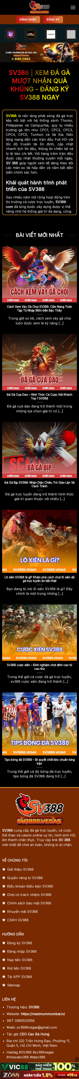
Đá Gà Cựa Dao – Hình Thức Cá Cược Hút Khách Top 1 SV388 (39, 396)
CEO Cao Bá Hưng (34, 1034)
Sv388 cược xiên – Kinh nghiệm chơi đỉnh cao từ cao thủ (39, 666)
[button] (73, 7)
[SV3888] (40, 7)
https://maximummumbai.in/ (43, 1014)
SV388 (7, 830)
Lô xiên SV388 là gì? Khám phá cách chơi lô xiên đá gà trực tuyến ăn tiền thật (40, 579)
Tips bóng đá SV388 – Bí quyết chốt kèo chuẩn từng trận (39, 761)
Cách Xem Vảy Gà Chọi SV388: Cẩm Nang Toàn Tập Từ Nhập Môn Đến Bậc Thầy (39, 308)
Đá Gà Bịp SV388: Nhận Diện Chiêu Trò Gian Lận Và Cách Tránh (39, 484)
